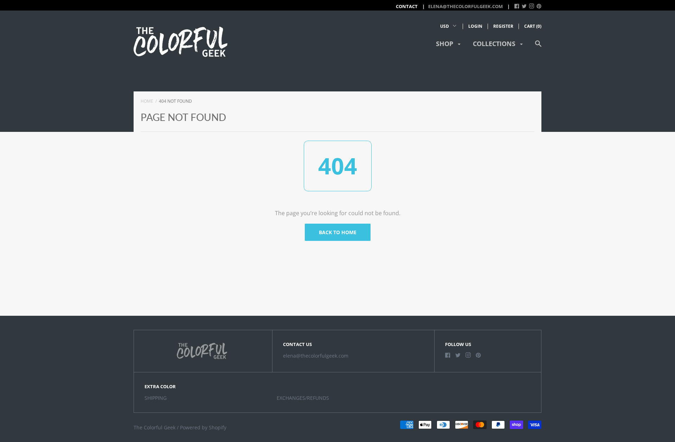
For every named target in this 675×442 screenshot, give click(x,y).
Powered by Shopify (203, 427)
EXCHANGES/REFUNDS (303, 398)
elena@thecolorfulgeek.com (465, 6)
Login (475, 26)
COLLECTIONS (495, 43)
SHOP (445, 43)
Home (147, 101)
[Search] (538, 47)
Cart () (532, 26)
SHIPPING (155, 398)
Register (503, 26)
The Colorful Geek (154, 427)
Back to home (337, 232)
